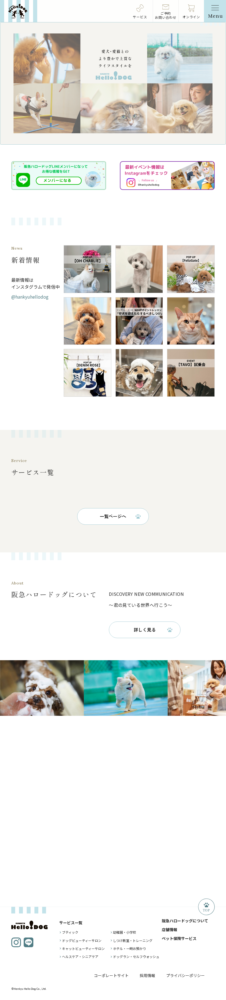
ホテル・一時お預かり (129, 948)
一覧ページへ (113, 516)
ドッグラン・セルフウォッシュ (136, 956)
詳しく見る (145, 629)
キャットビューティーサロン (83, 948)
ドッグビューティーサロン (81, 940)
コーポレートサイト (111, 975)
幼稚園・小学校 (124, 932)
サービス (140, 16)
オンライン (191, 16)
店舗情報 (169, 929)
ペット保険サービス (179, 938)
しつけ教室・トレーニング (132, 940)
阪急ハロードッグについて (185, 920)
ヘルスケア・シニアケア (80, 956)
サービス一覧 (70, 922)
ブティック (70, 932)
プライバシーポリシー (185, 975)
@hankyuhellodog (30, 296)
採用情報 (147, 975)
